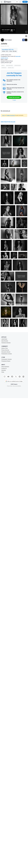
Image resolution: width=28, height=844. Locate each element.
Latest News (4, 339)
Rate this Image (6, 29)
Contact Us (4, 368)
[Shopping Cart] (17, 1)
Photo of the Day (5, 350)
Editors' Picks (4, 348)
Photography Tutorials (6, 359)
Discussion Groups (5, 352)
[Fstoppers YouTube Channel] (8, 376)
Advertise (3, 370)
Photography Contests (6, 353)
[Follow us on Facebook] (12, 376)
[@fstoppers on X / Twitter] (16, 376)
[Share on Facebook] (23, 40)
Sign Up (25, 1)
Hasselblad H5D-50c (8, 49)
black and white (9, 65)
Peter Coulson (8, 40)
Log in (14, 100)
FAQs (2, 372)
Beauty (3, 65)
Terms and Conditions (17, 385)
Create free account (14, 97)
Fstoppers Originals (5, 342)
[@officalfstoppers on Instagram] (4, 376)
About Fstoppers (5, 366)
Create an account (10, 115)
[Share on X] (26, 40)
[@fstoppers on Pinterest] (19, 376)
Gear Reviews (4, 341)
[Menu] (1, 2)
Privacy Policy (10, 385)
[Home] (7, 1)
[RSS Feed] (23, 376)
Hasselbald (4, 67)
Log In (20, 1)
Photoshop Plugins (5, 361)
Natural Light (11, 67)
